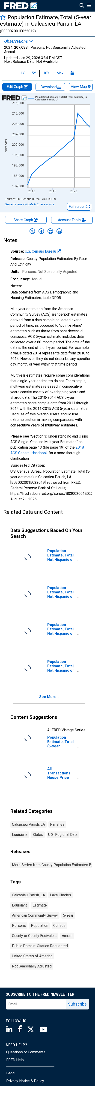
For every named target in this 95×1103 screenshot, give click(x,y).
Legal (10, 1073)
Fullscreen (77, 206)
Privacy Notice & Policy (25, 1081)
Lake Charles (60, 895)
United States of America (32, 956)
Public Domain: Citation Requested (40, 946)
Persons (19, 925)
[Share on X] (32, 231)
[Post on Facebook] (41, 231)
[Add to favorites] (3, 17)
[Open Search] (82, 6)
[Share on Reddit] (50, 231)
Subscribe (77, 1004)
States (38, 834)
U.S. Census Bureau (41, 251)
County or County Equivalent (34, 936)
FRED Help (15, 1060)
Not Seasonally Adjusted (32, 966)
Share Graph (24, 220)
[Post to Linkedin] (59, 231)
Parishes (57, 824)
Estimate (40, 905)
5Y (34, 73)
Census (59, 925)
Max (59, 73)
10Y (46, 73)
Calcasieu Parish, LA (28, 824)
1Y (23, 73)
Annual (67, 936)
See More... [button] (49, 697)
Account (69, 220)
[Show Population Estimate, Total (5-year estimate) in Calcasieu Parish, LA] (64, 98)
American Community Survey (35, 915)
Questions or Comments (25, 1052)
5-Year (68, 915)
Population (39, 925)
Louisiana (19, 834)
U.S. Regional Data (62, 834)
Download (49, 87)
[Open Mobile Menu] (89, 6)
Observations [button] (16, 41)
